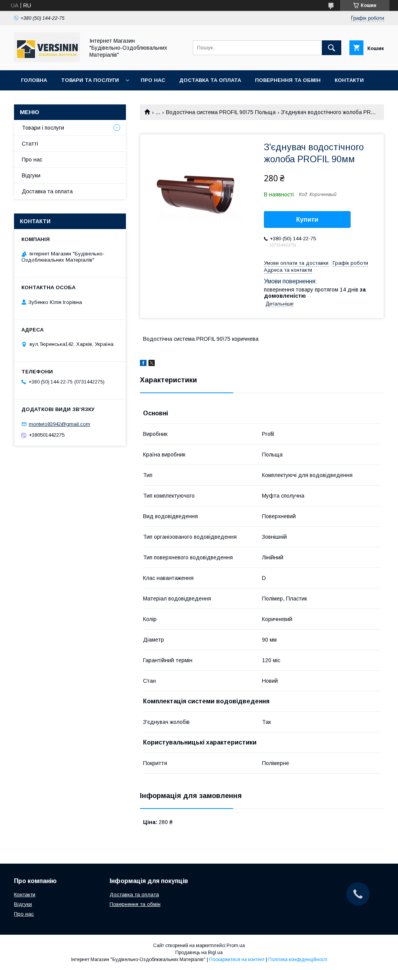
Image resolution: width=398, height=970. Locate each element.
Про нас (153, 80)
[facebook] (143, 364)
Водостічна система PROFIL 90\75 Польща (221, 112)
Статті (30, 144)
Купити (307, 219)
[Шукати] (331, 47)
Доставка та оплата (210, 80)
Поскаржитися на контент (237, 959)
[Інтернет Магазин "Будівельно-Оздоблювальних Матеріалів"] (47, 60)
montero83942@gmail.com (59, 424)
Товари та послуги (90, 80)
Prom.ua (236, 945)
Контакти (349, 80)
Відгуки (31, 175)
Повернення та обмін (288, 80)
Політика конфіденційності (297, 959)
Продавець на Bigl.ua (199, 952)
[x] (151, 364)
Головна (34, 80)
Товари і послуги (43, 128)
